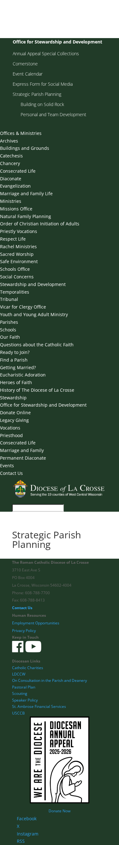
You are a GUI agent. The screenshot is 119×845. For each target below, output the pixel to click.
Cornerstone (25, 64)
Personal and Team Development (53, 114)
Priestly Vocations (18, 231)
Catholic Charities (27, 667)
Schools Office (15, 269)
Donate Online (15, 412)
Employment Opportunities (35, 623)
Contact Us (11, 473)
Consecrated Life (18, 171)
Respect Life (13, 239)
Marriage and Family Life (26, 193)
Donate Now (59, 811)
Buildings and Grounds (24, 148)
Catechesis (11, 156)
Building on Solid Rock (42, 104)
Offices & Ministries (21, 133)
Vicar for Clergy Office (23, 307)
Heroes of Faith (16, 382)
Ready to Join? (15, 352)
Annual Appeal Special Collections (46, 53)
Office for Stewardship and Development (57, 42)
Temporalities (14, 292)
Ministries (10, 201)
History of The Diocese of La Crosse (37, 390)
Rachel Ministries (18, 246)
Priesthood (11, 435)
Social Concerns (17, 277)
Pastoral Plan (23, 687)
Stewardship (13, 398)
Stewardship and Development (33, 284)
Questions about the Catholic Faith (37, 345)
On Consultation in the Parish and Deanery (49, 680)
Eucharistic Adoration (23, 375)
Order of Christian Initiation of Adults (39, 224)
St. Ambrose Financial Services (39, 706)
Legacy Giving (14, 420)
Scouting (19, 693)
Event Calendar (28, 74)
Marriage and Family (22, 450)
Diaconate (10, 179)
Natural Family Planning (25, 216)
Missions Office (16, 209)
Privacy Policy (24, 630)
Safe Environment (19, 261)
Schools (8, 330)
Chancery (10, 163)
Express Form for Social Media (43, 84)
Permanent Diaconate (23, 458)
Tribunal (9, 299)
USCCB (18, 713)
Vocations (10, 428)
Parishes (9, 322)
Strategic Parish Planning (37, 94)
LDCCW (18, 674)
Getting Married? (18, 367)
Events (7, 465)
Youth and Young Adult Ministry (34, 314)
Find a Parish (14, 360)
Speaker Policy (25, 700)
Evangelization (15, 186)
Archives (9, 141)
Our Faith (10, 337)
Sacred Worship (17, 254)
